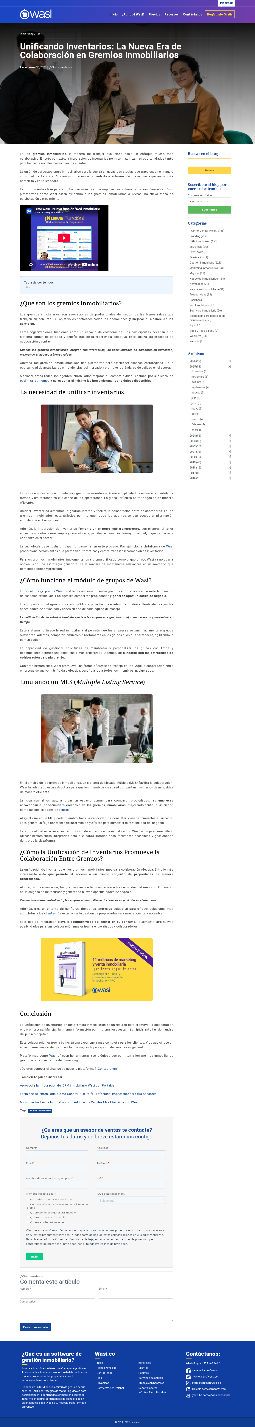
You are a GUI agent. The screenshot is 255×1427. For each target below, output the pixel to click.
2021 (193, 451)
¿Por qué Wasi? (133, 14)
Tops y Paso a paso (202, 330)
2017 (193, 473)
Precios (154, 14)
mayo (195, 408)
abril (194, 414)
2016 (193, 478)
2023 (193, 441)
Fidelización (197, 257)
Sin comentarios (62, 67)
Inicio (114, 14)
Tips (192, 325)
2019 (193, 462)
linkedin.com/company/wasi (209, 1389)
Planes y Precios (106, 1367)
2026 (193, 361)
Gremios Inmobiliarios (40, 1110)
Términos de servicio (151, 1377)
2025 (193, 366)
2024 (193, 435)
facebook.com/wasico (205, 1370)
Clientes (143, 1367)
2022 (193, 446)
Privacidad (103, 1382)
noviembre (198, 376)
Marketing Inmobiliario (203, 268)
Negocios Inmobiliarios (204, 278)
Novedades (196, 284)
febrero (196, 424)
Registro (144, 1372)
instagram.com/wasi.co (206, 1382)
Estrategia (196, 246)
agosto (196, 392)
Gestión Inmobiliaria (202, 262)
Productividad (198, 294)
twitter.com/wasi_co (205, 1376)
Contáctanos (192, 14)
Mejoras (195, 273)
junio (194, 403)
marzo (196, 419)
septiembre (199, 387)
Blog (31, 33)
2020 (193, 457)
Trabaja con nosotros (151, 1382)
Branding (195, 236)
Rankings (195, 300)
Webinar (195, 341)
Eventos (195, 252)
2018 (193, 467)
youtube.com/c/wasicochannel (211, 1395)
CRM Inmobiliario (200, 241)
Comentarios (28, 1301)
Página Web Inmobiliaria (204, 289)
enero (195, 430)
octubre (196, 382)
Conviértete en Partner (110, 1387)
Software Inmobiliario (203, 310)
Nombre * (25, 1288)
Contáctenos (105, 1372)
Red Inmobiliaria (199, 305)
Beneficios (145, 1362)
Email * (103, 1288)
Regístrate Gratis (220, 14)
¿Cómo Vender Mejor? (203, 230)
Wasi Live (195, 336)
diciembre (197, 371)
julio (194, 398)
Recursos (171, 14)
